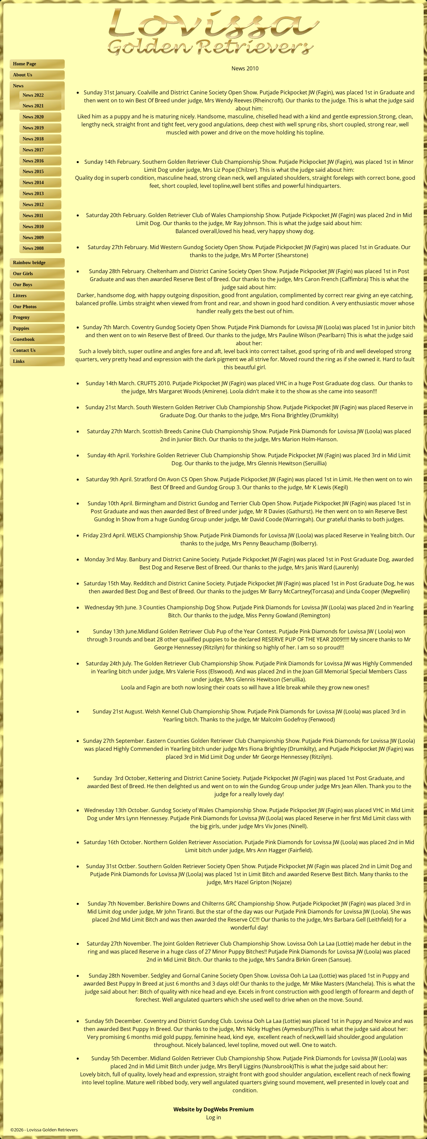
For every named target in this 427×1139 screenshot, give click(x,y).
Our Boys (22, 284)
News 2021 (33, 105)
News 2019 (33, 127)
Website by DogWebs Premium (213, 1109)
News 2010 (33, 226)
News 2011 (33, 215)
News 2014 (33, 182)
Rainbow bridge (29, 262)
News (18, 85)
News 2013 (33, 193)
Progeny (21, 317)
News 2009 (33, 237)
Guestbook (24, 339)
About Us (22, 74)
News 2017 (33, 149)
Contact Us (24, 350)
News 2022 (33, 95)
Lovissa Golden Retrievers (52, 1130)
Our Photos (24, 306)
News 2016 (33, 160)
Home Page (24, 63)
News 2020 (33, 116)
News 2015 (33, 171)
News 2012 (33, 204)
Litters (19, 295)
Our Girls (23, 273)
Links (18, 361)
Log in (213, 1117)
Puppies (21, 328)
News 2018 (33, 138)
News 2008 (33, 248)
